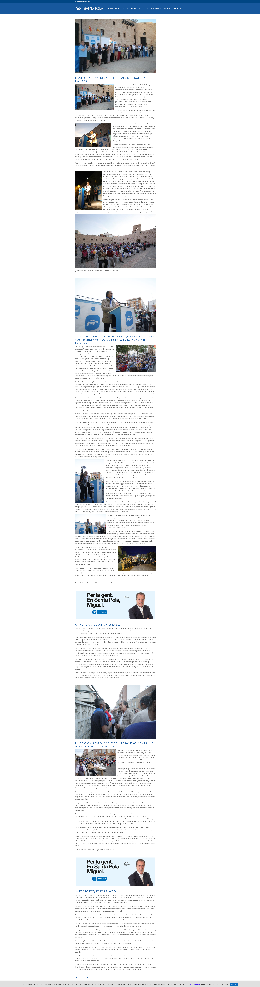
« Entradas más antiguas (83, 978)
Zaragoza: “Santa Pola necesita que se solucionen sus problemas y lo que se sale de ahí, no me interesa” (114, 339)
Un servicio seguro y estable (98, 624)
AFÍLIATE (167, 8)
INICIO (110, 8)
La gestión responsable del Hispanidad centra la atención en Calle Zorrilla (114, 745)
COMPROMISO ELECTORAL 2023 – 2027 (128, 8)
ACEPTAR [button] (233, 984)
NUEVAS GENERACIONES (153, 8)
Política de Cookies (193, 984)
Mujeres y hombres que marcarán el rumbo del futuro (113, 79)
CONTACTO (177, 8)
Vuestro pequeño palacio (95, 891)
